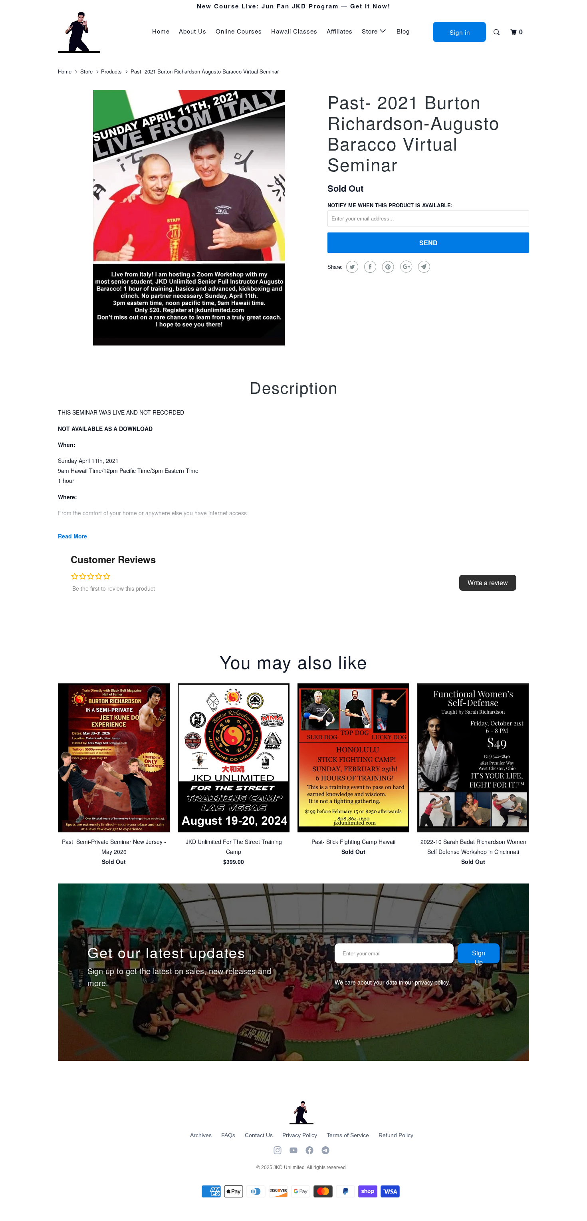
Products (111, 71)
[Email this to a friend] (423, 267)
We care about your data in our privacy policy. (392, 982)
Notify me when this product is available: (389, 205)
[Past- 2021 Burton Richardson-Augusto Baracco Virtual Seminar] (188, 217)
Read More (72, 536)
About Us (192, 31)
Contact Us (259, 1135)
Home (161, 31)
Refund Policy (396, 1135)
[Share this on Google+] (405, 267)
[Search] (497, 32)
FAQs (228, 1135)
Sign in (460, 32)
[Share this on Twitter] (351, 267)
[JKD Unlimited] (99, 32)
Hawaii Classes (294, 31)
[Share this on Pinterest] (387, 267)
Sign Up (478, 955)
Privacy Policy (299, 1135)
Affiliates (340, 31)
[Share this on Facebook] (369, 267)
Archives (201, 1135)
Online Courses (239, 31)
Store (371, 31)
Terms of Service (348, 1135)
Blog (403, 31)
